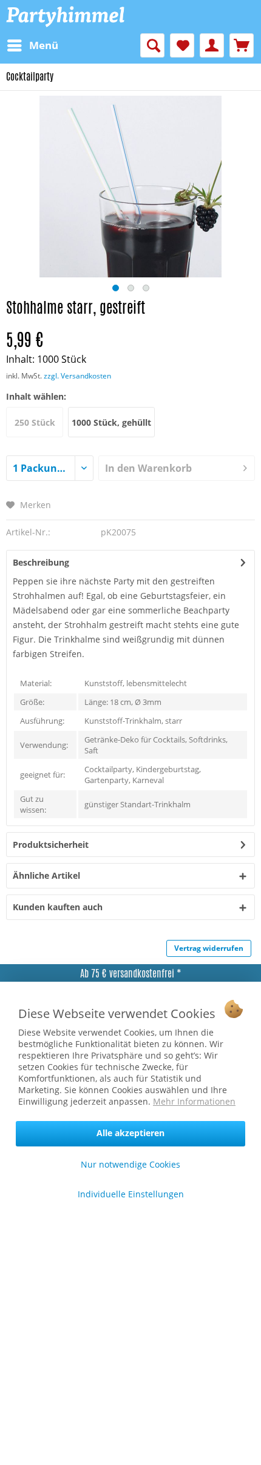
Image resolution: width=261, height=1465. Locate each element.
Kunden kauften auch (58, 907)
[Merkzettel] (182, 45)
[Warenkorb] (241, 45)
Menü (43, 45)
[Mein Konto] (212, 45)
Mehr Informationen (194, 1101)
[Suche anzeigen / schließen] (152, 45)
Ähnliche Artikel (46, 875)
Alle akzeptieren (130, 1133)
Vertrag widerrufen (208, 948)
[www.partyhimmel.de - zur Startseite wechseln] (65, 16)
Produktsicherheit (51, 844)
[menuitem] (32, 45)
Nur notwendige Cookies (130, 1164)
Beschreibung (41, 562)
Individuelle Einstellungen (131, 1194)
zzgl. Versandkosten (77, 376)
